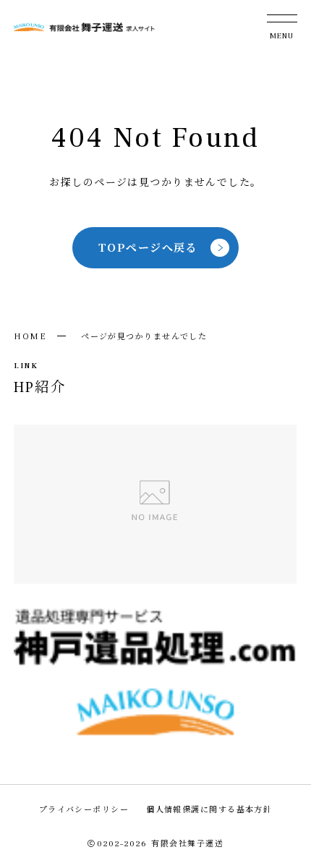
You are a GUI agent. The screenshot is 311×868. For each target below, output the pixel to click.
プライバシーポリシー (84, 808)
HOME (30, 335)
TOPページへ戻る (147, 247)
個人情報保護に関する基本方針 (209, 808)
